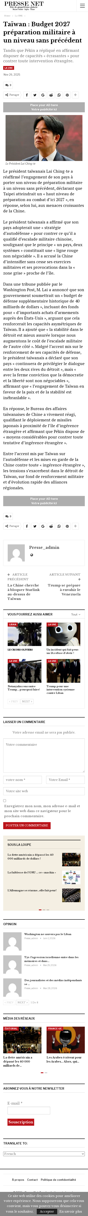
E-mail (14, 1103)
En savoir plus (70, 1211)
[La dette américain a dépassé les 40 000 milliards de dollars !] (71, 860)
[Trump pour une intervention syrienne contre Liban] (63, 671)
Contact (32, 1179)
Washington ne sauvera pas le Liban (47, 934)
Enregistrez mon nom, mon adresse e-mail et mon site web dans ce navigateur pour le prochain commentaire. (42, 811)
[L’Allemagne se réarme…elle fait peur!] (71, 895)
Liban (12, 624)
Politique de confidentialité (58, 1179)
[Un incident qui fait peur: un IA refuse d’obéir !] (63, 634)
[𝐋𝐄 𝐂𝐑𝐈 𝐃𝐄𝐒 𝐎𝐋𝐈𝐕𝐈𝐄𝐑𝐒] (24, 634)
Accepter (47, 1211)
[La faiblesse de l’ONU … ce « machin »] (71, 877)
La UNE (8, 68)
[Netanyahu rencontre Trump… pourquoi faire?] (24, 671)
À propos (18, 1179)
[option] (44, 879)
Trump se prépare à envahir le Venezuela (64, 589)
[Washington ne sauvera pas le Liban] (12, 941)
